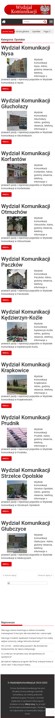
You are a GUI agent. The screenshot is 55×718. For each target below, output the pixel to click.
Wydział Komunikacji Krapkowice (25, 367)
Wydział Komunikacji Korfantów (25, 156)
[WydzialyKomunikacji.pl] (3, 21)
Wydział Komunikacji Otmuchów (25, 209)
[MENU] (51, 21)
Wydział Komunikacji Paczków (25, 262)
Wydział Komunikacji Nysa (25, 51)
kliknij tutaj (30, 704)
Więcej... (6, 89)
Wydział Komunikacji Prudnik (25, 420)
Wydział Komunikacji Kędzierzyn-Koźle (25, 315)
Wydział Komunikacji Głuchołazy (25, 104)
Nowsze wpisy (44, 575)
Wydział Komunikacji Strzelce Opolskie (25, 473)
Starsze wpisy (10, 575)
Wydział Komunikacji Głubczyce (25, 526)
